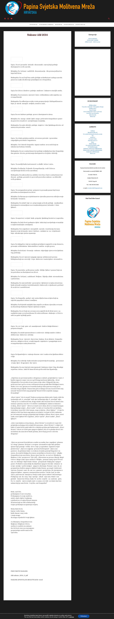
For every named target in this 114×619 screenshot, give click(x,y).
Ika (93, 135)
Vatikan (93, 131)
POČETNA (33, 24)
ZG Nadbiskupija (92, 147)
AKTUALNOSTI (92, 38)
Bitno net (92, 116)
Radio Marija (92, 143)
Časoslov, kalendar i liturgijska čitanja (92, 107)
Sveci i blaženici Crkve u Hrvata (93, 111)
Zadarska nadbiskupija (92, 152)
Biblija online (92, 105)
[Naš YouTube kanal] (92, 217)
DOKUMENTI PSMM (45, 24)
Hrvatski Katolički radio (92, 145)
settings (71, 617)
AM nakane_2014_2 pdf (19, 575)
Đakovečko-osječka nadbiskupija (92, 150)
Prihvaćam (84, 616)
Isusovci (92, 137)
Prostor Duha (93, 139)
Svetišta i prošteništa (93, 113)
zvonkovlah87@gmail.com (94, 188)
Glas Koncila (92, 115)
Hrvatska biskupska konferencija (92, 134)
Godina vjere (92, 108)
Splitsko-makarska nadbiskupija (92, 148)
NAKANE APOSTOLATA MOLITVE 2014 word (27, 580)
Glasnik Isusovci (92, 140)
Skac (92, 142)
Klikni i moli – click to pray (92, 42)
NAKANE (58, 24)
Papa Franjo (92, 110)
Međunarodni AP (92, 132)
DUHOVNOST (68, 24)
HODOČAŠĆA (80, 24)
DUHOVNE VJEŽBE (92, 40)
